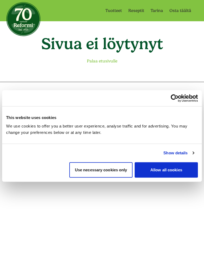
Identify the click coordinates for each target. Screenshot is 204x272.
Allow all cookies (166, 169)
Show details (175, 153)
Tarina (157, 10)
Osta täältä (180, 10)
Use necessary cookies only (101, 169)
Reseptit (136, 10)
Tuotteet (113, 10)
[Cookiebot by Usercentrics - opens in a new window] (174, 98)
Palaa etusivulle (102, 61)
